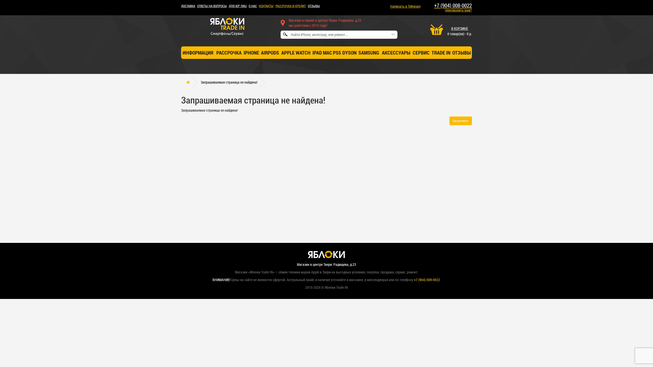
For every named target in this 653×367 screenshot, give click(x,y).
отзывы (461, 52)
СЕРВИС (421, 52)
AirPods (270, 52)
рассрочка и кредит (290, 6)
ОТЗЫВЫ (314, 6)
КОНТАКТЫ (266, 6)
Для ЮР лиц (238, 6)
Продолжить (461, 121)
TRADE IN (441, 52)
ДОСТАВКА (188, 6)
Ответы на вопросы (212, 6)
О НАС (253, 6)
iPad (317, 52)
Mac (327, 52)
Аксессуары (396, 52)
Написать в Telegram (405, 6)
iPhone (251, 52)
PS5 (337, 52)
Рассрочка (229, 52)
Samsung (368, 52)
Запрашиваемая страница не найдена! (229, 82)
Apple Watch (295, 52)
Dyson (349, 52)
